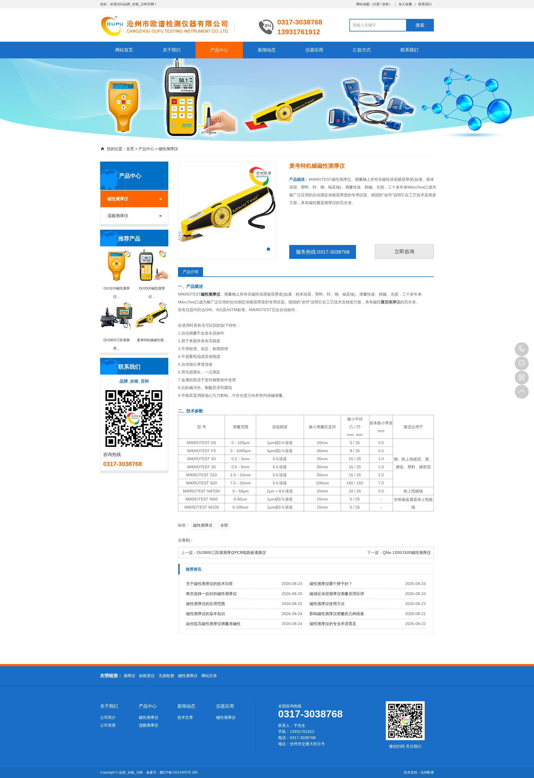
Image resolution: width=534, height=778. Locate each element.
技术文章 (185, 717)
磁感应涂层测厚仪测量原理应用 (337, 593)
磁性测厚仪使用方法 (327, 603)
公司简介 (108, 717)
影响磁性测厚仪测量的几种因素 (337, 613)
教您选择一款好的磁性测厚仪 (211, 593)
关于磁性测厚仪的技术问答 (209, 583)
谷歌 (385, 4)
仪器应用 (314, 50)
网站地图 (363, 4)
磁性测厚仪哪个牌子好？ (331, 583)
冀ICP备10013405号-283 (179, 772)
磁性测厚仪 (168, 149)
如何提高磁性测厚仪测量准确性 (213, 623)
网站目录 (209, 675)
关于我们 (172, 50)
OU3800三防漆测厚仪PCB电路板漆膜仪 (231, 552)
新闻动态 (267, 50)
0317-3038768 (522, 349)
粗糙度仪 (147, 675)
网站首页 (124, 50)
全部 (224, 525)
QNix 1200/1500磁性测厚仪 (407, 552)
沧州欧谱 (427, 772)
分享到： (186, 540)
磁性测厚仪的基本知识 (205, 613)
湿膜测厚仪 (117, 215)
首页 (130, 149)
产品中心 (219, 50)
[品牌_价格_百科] (175, 25)
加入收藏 (405, 4)
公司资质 (108, 725)
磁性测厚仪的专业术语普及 (333, 623)
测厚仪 (129, 675)
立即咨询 (404, 251)
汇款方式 (362, 50)
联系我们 (425, 4)
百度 (376, 4)
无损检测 (166, 675)
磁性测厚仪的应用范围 (205, 603)
